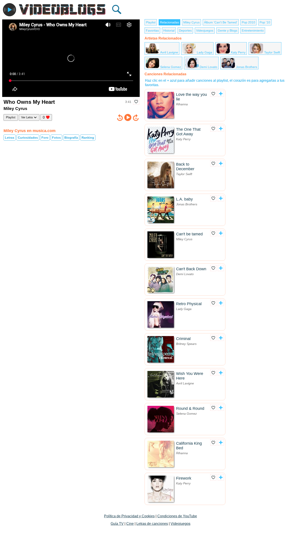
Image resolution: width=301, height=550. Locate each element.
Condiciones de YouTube (177, 516)
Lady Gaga (204, 52)
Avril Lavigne (169, 52)
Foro (44, 137)
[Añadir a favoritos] (136, 101)
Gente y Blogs (227, 30)
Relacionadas (169, 22)
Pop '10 (265, 22)
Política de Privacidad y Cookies (129, 516)
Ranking (88, 137)
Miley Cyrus (191, 22)
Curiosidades (28, 137)
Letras (9, 137)
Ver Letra (27, 117)
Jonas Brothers (246, 67)
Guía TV (117, 523)
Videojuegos (204, 30)
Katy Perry (238, 52)
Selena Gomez (170, 67)
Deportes (185, 30)
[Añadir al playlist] (221, 94)
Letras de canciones (152, 523)
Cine (130, 523)
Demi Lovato (208, 67)
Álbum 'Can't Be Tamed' (220, 22)
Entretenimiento (253, 30)
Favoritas (152, 30)
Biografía (71, 137)
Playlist (10, 117)
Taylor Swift (272, 52)
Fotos (56, 137)
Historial (169, 30)
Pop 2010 (248, 22)
